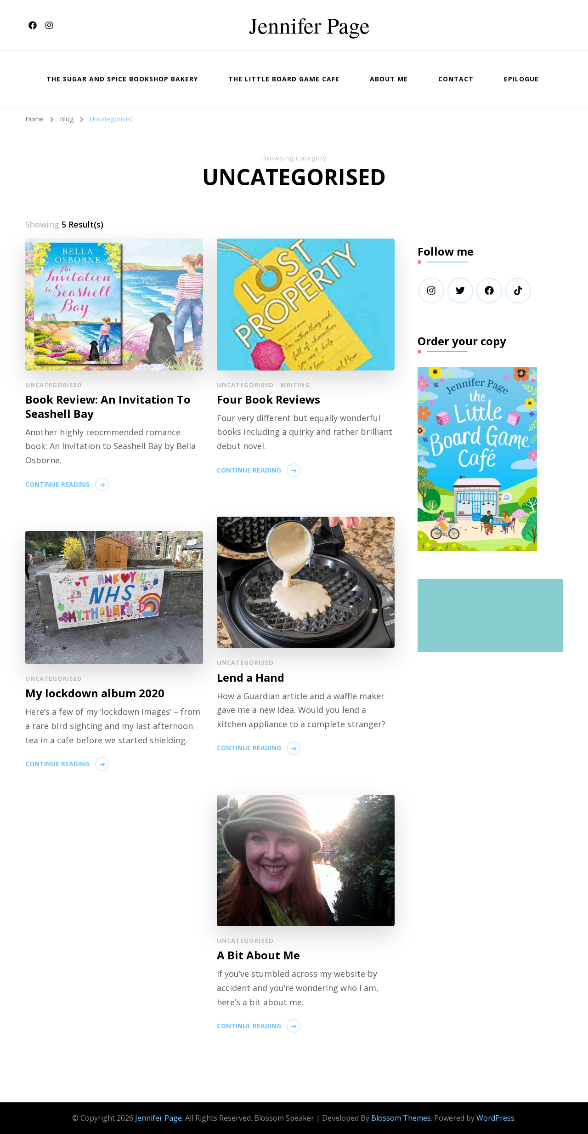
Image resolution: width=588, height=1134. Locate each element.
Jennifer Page (309, 25)
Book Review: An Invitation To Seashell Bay (108, 406)
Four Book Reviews (268, 399)
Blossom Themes (401, 1118)
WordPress (495, 1118)
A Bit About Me (258, 955)
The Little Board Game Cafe (283, 78)
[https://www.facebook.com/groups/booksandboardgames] (489, 290)
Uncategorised (53, 385)
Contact (456, 78)
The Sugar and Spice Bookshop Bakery (122, 78)
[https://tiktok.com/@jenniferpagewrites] (518, 290)
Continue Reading (57, 484)
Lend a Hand (250, 677)
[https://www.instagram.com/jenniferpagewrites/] (431, 290)
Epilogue (521, 78)
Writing (295, 385)
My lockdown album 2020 (94, 693)
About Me (389, 78)
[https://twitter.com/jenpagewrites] (460, 290)
